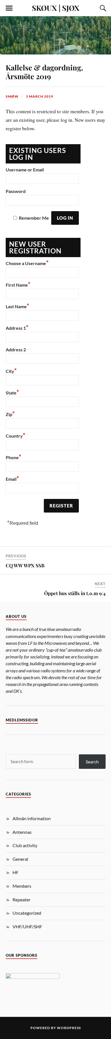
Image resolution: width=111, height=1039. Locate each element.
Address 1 (17, 327)
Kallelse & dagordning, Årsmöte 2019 (44, 71)
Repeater (21, 899)
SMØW (12, 96)
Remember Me (34, 218)
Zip (10, 413)
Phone (13, 456)
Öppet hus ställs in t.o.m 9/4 (75, 593)
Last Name (17, 305)
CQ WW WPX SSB (25, 565)
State (12, 392)
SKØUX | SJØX (55, 7)
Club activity (25, 845)
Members (22, 886)
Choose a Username (27, 262)
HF (15, 872)
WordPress (69, 1028)
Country (15, 435)
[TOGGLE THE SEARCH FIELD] (102, 8)
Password (16, 191)
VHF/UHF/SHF (27, 926)
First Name (18, 284)
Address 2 (16, 349)
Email (12, 478)
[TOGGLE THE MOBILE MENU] (9, 8)
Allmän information (32, 818)
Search (92, 761)
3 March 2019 (39, 96)
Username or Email (25, 169)
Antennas (22, 832)
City (11, 370)
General (20, 859)
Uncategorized (27, 913)
